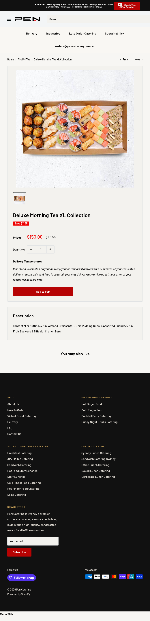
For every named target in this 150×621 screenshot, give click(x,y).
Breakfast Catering (19, 453)
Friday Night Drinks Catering (99, 422)
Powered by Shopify (18, 594)
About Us (13, 404)
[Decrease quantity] (31, 249)
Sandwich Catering (19, 465)
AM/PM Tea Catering (20, 458)
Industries (53, 33)
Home (10, 59)
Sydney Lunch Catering (96, 453)
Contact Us (14, 433)
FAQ (9, 428)
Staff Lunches (16, 476)
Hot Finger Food (91, 404)
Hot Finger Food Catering (23, 488)
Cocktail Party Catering (96, 416)
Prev (125, 59)
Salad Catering (16, 494)
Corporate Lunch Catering (98, 476)
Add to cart (43, 291)
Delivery (32, 33)
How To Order (16, 410)
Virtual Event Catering (21, 416)
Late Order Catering (82, 33)
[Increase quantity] (50, 249)
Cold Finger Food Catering (24, 482)
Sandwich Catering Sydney (98, 458)
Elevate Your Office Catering (127, 6)
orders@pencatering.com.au (75, 46)
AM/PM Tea (24, 59)
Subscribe (19, 552)
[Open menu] (9, 19)
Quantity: (19, 249)
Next (137, 59)
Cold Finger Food (92, 410)
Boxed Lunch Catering (95, 470)
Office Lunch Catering (95, 465)
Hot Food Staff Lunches (22, 470)
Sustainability (114, 33)
